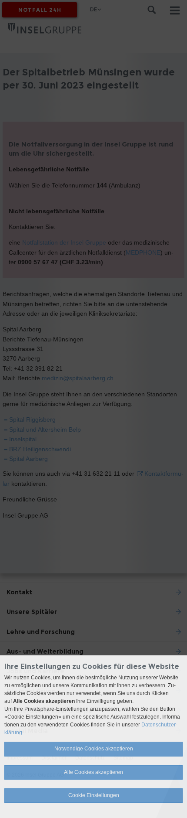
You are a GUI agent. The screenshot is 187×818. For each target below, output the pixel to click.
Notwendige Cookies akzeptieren (93, 749)
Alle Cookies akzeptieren (93, 772)
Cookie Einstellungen (93, 795)
